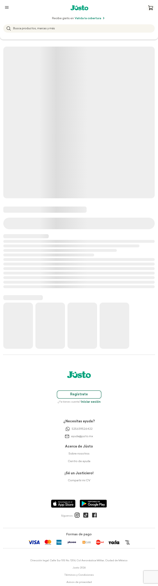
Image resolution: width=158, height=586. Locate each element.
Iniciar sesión (91, 402)
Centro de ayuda (79, 461)
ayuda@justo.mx (82, 436)
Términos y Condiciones (79, 575)
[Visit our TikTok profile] (85, 516)
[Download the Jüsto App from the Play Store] (93, 504)
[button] (150, 8)
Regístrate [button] (79, 394)
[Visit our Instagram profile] (77, 516)
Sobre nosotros (79, 453)
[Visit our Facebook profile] (94, 516)
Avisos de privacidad (79, 582)
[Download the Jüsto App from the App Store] (63, 504)
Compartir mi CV (79, 480)
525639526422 (82, 429)
